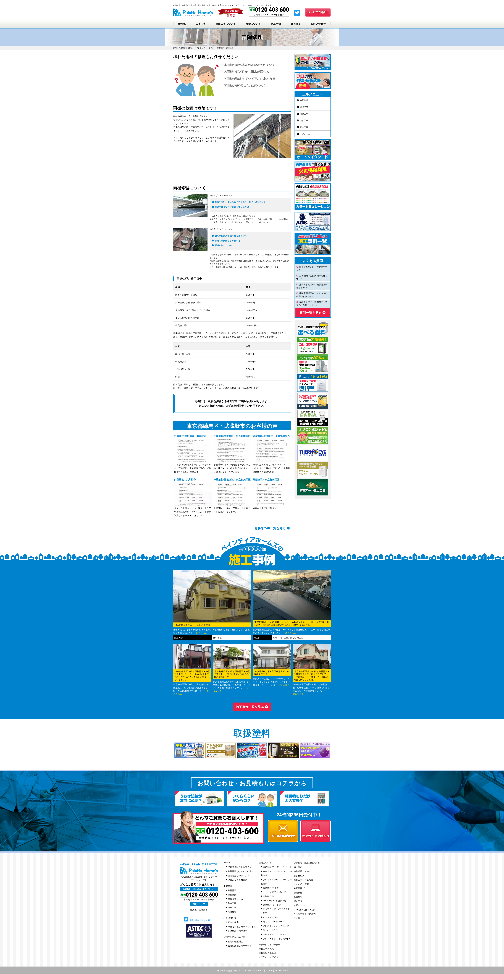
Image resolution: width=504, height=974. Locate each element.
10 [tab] (263, 760)
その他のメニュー (302, 918)
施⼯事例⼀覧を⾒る (250, 706)
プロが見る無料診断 (237, 879)
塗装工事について (226, 23)
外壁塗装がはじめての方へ (241, 871)
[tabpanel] (189, 750)
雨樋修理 (232, 911)
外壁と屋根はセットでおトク (242, 926)
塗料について (265, 862)
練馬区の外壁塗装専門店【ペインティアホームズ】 (241, 970)
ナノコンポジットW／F (274, 892)
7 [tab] (252, 760)
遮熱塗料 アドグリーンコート (277, 867)
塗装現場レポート (302, 871)
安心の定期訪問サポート (240, 945)
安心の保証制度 (235, 941)
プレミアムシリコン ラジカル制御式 (276, 881)
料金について (253, 23)
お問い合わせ (318, 23)
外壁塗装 (303, 100)
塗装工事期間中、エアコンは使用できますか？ (311, 295)
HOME (182, 23)
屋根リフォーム (235, 898)
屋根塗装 (303, 107)
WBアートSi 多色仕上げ (275, 900)
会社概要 (296, 23)
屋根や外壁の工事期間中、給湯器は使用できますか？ (311, 303)
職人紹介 (298, 900)
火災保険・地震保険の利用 (307, 862)
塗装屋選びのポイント (239, 875)
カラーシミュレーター (269, 944)
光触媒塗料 (268, 896)
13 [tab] (275, 760)
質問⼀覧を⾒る (311, 312)
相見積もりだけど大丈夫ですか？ (311, 268)
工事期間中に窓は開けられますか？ (311, 277)
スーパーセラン (270, 929)
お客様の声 (299, 875)
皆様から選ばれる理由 (234, 936)
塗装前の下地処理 (267, 952)
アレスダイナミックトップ (276, 925)
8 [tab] (256, 760)
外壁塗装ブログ (301, 888)
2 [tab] (232, 760)
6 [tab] (248, 760)
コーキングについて (268, 956)
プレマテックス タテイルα (277, 934)
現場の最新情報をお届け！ (201, 920)
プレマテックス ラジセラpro (277, 938)
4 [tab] (240, 760)
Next (332, 750)
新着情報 (298, 896)
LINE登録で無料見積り (305, 909)
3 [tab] (236, 760)
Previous (171, 750)
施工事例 (276, 23)
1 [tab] (228, 760)
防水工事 (303, 120)
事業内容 (228, 885)
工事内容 (201, 23)
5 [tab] (244, 760)
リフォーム (304, 133)
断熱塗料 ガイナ (271, 887)
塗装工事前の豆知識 (303, 879)
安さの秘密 (233, 922)
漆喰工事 (303, 127)
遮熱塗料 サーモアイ (273, 904)
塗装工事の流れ (266, 948)
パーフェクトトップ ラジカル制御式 (276, 873)
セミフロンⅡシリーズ (274, 921)
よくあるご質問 (301, 884)
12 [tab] (271, 760)
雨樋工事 (303, 113)
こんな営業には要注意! (305, 913)
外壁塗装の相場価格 (237, 930)
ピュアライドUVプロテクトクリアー (275, 910)
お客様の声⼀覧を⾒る (270, 528)
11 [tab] (267, 760)
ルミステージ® (270, 917)
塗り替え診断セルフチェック (242, 867)
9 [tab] (260, 760)
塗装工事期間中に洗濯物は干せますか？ (311, 286)
